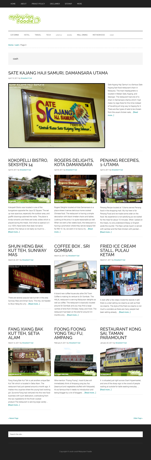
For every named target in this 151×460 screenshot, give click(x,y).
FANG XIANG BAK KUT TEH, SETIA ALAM (25, 333)
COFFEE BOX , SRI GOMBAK (72, 248)
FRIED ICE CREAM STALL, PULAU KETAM (118, 250)
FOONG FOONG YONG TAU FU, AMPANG (70, 333)
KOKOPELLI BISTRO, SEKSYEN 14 (28, 162)
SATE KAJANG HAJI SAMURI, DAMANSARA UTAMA (58, 72)
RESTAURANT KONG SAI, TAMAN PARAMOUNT (120, 333)
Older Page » (138, 418)
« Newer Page (13, 418)
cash (17, 45)
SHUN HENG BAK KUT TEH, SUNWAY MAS (27, 250)
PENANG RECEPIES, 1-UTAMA (120, 162)
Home (10, 45)
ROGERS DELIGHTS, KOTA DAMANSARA (74, 162)
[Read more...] (14, 232)
